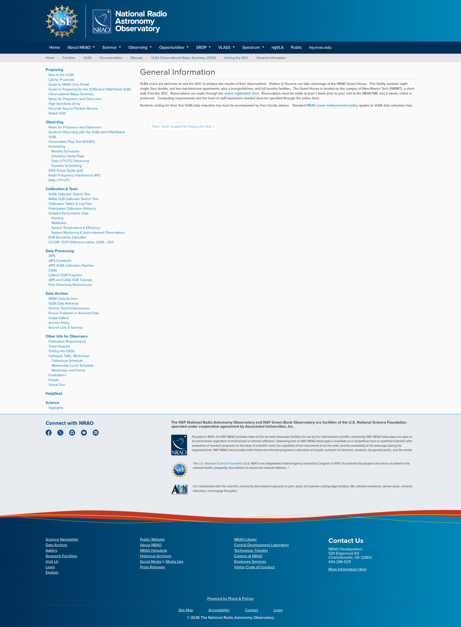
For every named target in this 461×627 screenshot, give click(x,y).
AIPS (52, 255)
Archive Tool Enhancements (69, 308)
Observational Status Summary (71, 94)
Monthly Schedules (65, 151)
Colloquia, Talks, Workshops (69, 355)
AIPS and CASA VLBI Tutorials (70, 279)
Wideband (58, 223)
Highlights (56, 407)
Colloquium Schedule (67, 360)
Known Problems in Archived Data (74, 313)
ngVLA (278, 47)
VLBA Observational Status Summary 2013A (183, 57)
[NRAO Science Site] (106, 21)
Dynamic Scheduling (66, 165)
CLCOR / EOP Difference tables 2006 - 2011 (81, 242)
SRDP (201, 47)
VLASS (224, 47)
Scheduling (57, 146)
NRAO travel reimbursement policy (332, 105)
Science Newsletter (62, 539)
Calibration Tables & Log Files (70, 203)
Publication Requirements (67, 341)
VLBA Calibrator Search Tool (69, 194)
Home (54, 47)
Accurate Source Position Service (73, 108)
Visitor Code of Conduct (254, 567)
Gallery (51, 550)
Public (296, 47)
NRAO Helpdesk (153, 550)
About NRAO (79, 47)
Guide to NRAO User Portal (69, 84)
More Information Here (347, 569)
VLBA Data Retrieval (63, 303)
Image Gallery (59, 317)
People (54, 379)
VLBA (88, 57)
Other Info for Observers (67, 336)
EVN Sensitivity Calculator (67, 237)
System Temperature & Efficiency (75, 227)
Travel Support (59, 346)
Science (109, 47)
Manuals (137, 57)
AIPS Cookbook (60, 260)
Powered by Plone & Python (230, 598)
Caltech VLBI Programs (65, 275)
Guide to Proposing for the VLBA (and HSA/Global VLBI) (90, 89)
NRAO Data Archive (63, 298)
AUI (195, 486)
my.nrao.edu (320, 47)
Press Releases (152, 567)
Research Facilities (61, 556)
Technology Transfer (251, 550)
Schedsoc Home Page (67, 156)
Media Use (174, 561)
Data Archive (57, 293)
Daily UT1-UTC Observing (70, 160)
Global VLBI (57, 113)
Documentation (111, 57)
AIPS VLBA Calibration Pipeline (71, 265)
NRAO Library (245, 539)
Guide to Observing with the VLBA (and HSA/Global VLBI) (87, 134)
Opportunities (171, 47)
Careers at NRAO (248, 556)
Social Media (150, 561)
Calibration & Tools (62, 189)
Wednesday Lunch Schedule (72, 365)
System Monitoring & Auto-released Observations (88, 232)
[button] (95, 48)
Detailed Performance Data (68, 213)
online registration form (241, 93)
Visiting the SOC (236, 57)
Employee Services (250, 561)
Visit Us (52, 561)
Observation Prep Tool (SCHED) (72, 141)
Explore (52, 572)
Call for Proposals (61, 79)
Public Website (152, 539)
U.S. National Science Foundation (221, 463)
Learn (50, 567)
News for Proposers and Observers (75, 98)
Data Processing (60, 251)
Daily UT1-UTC (59, 180)
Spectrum (251, 47)
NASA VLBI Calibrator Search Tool (73, 198)
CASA (53, 270)
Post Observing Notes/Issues (70, 284)
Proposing (54, 69)
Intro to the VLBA (61, 74)
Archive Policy (59, 322)
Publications (57, 375)
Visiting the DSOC (62, 351)
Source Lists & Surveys (66, 327)
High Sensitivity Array (64, 103)
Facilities (69, 57)
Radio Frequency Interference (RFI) (74, 175)
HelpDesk (54, 393)
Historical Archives (155, 556)
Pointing (57, 218)
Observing (137, 47)
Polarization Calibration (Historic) (72, 208)
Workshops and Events (68, 370)
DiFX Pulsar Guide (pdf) (66, 170)
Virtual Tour (57, 384)
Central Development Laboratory (261, 545)
